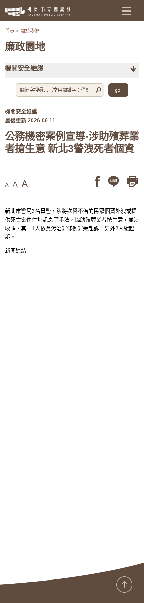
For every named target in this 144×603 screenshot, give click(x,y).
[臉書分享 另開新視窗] (98, 181)
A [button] (7, 185)
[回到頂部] (124, 584)
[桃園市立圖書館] (37, 11)
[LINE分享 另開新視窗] (114, 181)
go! (118, 90)
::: (2, 588)
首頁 (9, 31)
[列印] (133, 181)
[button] (126, 10)
